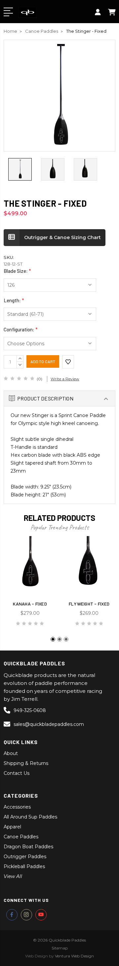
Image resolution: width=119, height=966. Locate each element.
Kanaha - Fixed (30, 604)
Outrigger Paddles (25, 857)
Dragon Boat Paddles (28, 847)
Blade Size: (17, 271)
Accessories (17, 807)
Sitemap (60, 947)
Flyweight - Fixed (89, 604)
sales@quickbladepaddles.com (49, 724)
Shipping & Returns (26, 763)
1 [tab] (53, 639)
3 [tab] (66, 639)
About (11, 753)
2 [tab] (59, 639)
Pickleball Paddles (24, 866)
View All (13, 876)
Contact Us (16, 773)
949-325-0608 (30, 710)
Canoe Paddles (21, 837)
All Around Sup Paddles (30, 817)
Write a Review (65, 378)
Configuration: (21, 329)
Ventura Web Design (74, 955)
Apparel (12, 827)
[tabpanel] (30, 584)
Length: (14, 300)
